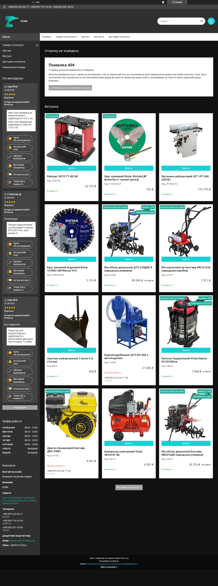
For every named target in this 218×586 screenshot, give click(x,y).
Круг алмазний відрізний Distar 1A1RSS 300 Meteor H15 (67, 269)
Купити (71, 168)
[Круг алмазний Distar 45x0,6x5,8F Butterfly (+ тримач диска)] (129, 140)
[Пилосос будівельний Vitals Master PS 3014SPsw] (186, 322)
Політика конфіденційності (125, 564)
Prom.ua (124, 558)
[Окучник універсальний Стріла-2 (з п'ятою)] (71, 322)
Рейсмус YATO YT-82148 (62, 176)
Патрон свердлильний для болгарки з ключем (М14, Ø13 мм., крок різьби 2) (20, 228)
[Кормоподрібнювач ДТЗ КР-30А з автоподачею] (129, 322)
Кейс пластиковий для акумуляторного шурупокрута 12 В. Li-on (20, 115)
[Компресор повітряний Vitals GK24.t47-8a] (129, 415)
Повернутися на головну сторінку (71, 87)
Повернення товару (13, 67)
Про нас (85, 36)
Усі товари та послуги (128, 487)
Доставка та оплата (119, 36)
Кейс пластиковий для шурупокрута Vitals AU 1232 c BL (20, 125)
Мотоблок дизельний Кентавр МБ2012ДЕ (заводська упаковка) (182, 453)
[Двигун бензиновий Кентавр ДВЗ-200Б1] (71, 415)
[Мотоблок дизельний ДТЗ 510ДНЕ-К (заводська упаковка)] (129, 231)
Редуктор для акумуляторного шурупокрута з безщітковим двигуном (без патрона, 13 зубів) (20, 336)
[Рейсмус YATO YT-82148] (71, 140)
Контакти (99, 36)
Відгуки (6, 56)
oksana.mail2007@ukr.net (22, 540)
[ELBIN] (11, 21)
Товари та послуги (65, 36)
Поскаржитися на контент (99, 564)
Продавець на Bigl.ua (109, 561)
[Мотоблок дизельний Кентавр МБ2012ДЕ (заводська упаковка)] (186, 415)
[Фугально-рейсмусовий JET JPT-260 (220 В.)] (186, 140)
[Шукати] (201, 21)
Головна (46, 36)
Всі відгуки (20, 407)
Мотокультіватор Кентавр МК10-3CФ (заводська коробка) (186, 269)
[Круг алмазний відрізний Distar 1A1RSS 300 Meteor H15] (71, 231)
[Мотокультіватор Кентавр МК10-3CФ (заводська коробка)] (186, 231)
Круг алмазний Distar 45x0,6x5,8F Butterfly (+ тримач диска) (125, 178)
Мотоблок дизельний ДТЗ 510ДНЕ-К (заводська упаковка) (128, 269)
